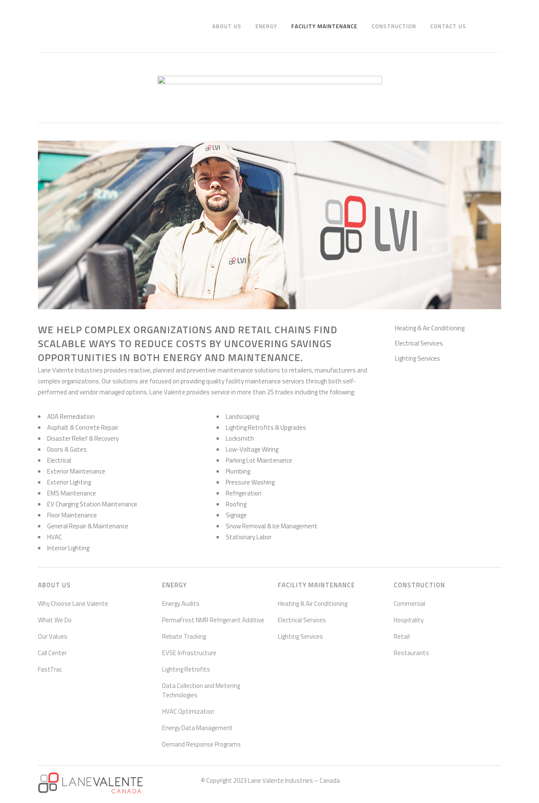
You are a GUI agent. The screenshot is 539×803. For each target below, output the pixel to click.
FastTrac (50, 669)
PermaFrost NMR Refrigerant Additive (213, 620)
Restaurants (411, 653)
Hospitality (409, 620)
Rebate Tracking (184, 636)
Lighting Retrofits (186, 669)
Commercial (409, 603)
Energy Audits (181, 603)
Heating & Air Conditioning (429, 328)
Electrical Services (419, 343)
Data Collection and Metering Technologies (201, 690)
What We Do (55, 620)
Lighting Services (417, 358)
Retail (402, 636)
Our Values (52, 636)
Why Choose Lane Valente (73, 603)
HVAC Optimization (188, 711)
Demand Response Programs (201, 744)
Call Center (52, 653)
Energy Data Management (197, 728)
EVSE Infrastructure (189, 653)
